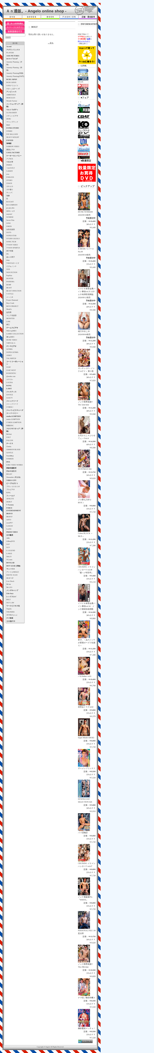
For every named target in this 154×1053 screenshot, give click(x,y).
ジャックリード (12, 404)
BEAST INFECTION (13, 291)
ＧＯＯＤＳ (31, 17)
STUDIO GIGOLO (13, 239)
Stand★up (10, 456)
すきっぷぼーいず (13, 89)
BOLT (8, 599)
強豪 (8, 196)
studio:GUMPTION (13, 419)
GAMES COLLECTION (14, 334)
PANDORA (10, 282)
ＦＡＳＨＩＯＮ (69, 17)
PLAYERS (10, 53)
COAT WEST (11, 370)
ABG (8, 538)
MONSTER (10, 318)
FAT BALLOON (12, 134)
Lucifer (8, 529)
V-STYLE (9, 294)
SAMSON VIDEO (12, 146)
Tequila (8, 609)
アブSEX (9, 159)
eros (7, 174)
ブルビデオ (10, 489)
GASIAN (9, 526)
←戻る (51, 43)
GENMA (9, 349)
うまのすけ (10, 168)
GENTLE (9, 453)
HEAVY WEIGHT (12, 137)
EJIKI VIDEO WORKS (14, 465)
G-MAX (9, 553)
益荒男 (8, 312)
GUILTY (9, 398)
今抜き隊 (9, 162)
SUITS (8, 232)
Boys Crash (10, 303)
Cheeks (8, 446)
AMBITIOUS (11, 95)
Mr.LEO (9, 587)
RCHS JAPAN (11, 82)
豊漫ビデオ (10, 150)
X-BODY (9, 171)
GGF (8, 544)
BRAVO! (9, 517)
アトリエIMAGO (12, 572)
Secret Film (10, 220)
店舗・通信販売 (88, 17)
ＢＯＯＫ (50, 17)
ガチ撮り (9, 189)
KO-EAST (10, 202)
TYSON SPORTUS (13, 248)
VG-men (9, 560)
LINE (8, 321)
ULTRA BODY (11, 113)
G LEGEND (10, 550)
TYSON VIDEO (12, 245)
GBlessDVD (10, 541)
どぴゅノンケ (11, 266)
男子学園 (9, 251)
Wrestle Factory (11, 101)
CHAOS (9, 183)
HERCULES (10, 98)
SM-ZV (9, 557)
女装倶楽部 (10, 229)
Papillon (9, 275)
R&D (8, 125)
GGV (8, 547)
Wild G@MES (11, 331)
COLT (8, 437)
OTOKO (9, 180)
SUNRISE (9, 217)
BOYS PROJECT (12, 306)
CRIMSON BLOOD (13, 449)
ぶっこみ (9, 297)
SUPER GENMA (12, 352)
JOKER (9, 226)
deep (8, 260)
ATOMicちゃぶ (11, 615)
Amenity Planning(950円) (15, 76)
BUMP (8, 285)
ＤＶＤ (12, 17)
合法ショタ (10, 211)
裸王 (8, 324)
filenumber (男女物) (13, 477)
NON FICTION (11, 272)
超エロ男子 (10, 257)
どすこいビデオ (12, 116)
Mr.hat (8, 584)
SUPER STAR (11, 236)
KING (8, 493)
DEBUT (9, 502)
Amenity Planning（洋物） (14, 63)
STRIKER (9, 459)
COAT (8, 367)
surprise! (9, 214)
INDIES (9, 165)
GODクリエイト (12, 85)
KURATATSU (11, 373)
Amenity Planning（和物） (14, 69)
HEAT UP (9, 578)
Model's (9, 309)
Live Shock (10, 581)
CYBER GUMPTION (13, 422)
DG (7, 254)
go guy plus (10, 208)
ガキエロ (9, 186)
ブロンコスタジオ (13, 486)
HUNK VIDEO (11, 340)
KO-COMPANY (12, 205)
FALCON (9, 440)
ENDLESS (10, 177)
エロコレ (9, 379)
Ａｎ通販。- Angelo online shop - (36, 11)
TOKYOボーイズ (12, 263)
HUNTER (9, 278)
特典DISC (10, 425)
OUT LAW (10, 603)
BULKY (9, 474)
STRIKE (9, 131)
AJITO (8, 520)
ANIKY (9, 355)
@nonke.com (10, 376)
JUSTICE (9, 395)
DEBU (8, 119)
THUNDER (10, 612)
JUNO (8, 223)
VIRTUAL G (10, 343)
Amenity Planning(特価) (14, 73)
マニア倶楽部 (11, 315)
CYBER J (9, 407)
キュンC (9, 192)
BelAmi (9, 434)
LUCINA (9, 382)
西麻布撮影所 (11, 471)
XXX (8, 269)
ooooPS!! (9, 523)
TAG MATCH (11, 358)
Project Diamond (12, 300)
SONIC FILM (11, 242)
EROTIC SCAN (11, 575)
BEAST (9, 288)
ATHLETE (10, 499)
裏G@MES (10, 337)
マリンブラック (12, 122)
